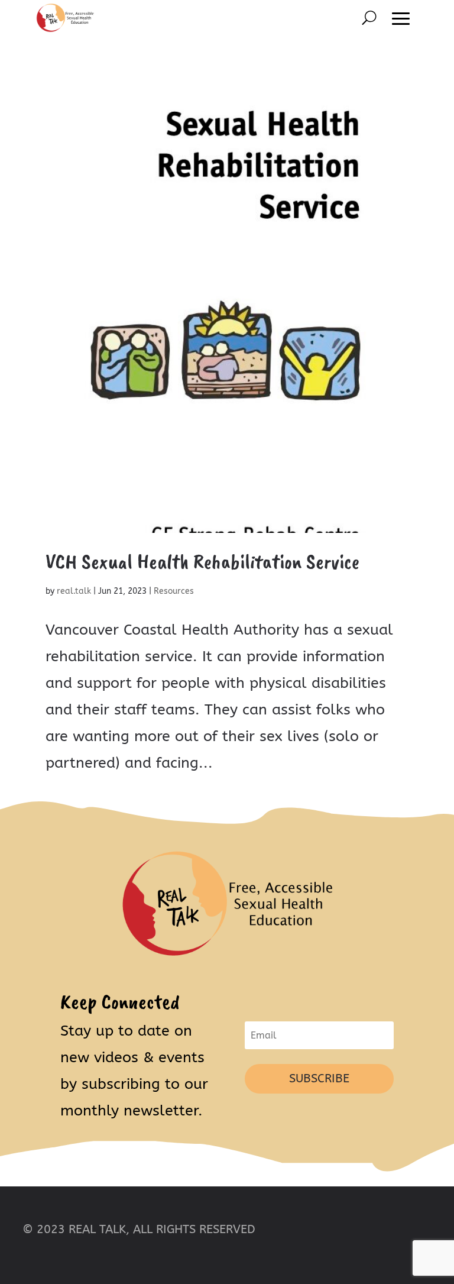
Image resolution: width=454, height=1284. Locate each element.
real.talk (74, 591)
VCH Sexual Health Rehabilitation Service (202, 561)
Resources (174, 591)
